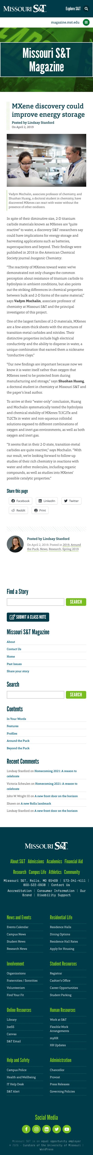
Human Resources (62, 1010)
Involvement (15, 963)
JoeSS (10, 1027)
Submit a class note (30, 617)
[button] (86, 8)
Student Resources (63, 963)
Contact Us (14, 649)
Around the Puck (18, 741)
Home (11, 657)
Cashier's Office (60, 980)
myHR (54, 1038)
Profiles (12, 734)
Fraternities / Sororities (22, 980)
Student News (16, 941)
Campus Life (37, 872)
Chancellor (57, 1070)
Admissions (36, 861)
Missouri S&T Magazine (46, 60)
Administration (60, 1060)
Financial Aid (74, 861)
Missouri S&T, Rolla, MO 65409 (31, 881)
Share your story (18, 671)
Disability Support (54, 895)
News (43, 549)
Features (13, 726)
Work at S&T (58, 1020)
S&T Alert (13, 1091)
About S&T (17, 861)
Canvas (11, 1034)
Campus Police (16, 1070)
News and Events (19, 917)
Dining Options (60, 934)
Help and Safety (18, 1060)
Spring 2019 (70, 549)
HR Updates (58, 1045)
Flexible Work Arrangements (59, 1029)
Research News (17, 949)
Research (55, 549)
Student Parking (60, 995)
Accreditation (19, 891)
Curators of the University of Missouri (52, 1145)
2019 (66, 545)
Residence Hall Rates (64, 941)
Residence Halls (60, 927)
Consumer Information (55, 891)
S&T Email (14, 1041)
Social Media (46, 1117)
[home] (33, 8)
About (11, 642)
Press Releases (60, 1084)
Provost (55, 1077)
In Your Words (16, 719)
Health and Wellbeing (21, 1077)
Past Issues (14, 664)
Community (72, 872)
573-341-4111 (74, 881)
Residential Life (61, 917)
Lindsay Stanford (41, 122)
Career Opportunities (64, 988)
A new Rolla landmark (36, 804)
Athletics (55, 872)
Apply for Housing (62, 949)
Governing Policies (62, 1091)
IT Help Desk (15, 1084)
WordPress (46, 1149)
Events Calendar (17, 927)
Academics (54, 861)
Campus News (16, 934)
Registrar (56, 973)
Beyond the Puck (18, 748)
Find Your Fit (15, 995)
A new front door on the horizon (56, 796)
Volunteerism (16, 988)
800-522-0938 (34, 885)
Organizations (16, 973)
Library (11, 1020)
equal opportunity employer (61, 1141)
